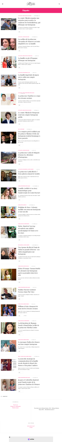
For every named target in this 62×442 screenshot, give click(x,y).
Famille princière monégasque (24, 287)
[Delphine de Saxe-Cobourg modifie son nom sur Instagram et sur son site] (8, 212)
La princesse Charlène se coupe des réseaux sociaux (29, 97)
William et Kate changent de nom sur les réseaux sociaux (28, 307)
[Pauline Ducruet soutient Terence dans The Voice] (8, 293)
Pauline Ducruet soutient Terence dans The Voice (27, 291)
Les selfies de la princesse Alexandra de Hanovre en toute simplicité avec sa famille (29, 41)
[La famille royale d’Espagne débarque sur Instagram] (8, 62)
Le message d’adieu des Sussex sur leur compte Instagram (29, 343)
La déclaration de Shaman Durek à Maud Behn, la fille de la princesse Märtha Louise (28, 325)
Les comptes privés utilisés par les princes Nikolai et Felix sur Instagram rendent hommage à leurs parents (29, 134)
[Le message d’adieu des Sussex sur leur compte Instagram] (8, 346)
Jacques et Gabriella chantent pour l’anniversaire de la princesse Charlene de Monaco (29, 382)
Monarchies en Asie (26, 72)
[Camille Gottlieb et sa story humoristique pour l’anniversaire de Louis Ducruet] (8, 193)
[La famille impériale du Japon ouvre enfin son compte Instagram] (8, 80)
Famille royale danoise (26, 15)
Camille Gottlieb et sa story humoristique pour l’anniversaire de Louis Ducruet (29, 190)
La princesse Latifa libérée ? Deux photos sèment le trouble (29, 173)
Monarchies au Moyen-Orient (28, 169)
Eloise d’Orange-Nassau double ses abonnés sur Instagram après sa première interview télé (29, 271)
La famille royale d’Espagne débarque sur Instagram (27, 59)
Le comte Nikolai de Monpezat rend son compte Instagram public (28, 115)
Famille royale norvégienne (23, 223)
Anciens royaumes (25, 150)
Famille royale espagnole (27, 55)
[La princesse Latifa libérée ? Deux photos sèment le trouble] (8, 175)
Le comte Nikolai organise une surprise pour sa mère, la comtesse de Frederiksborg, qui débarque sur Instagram (29, 21)
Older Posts (4, 396)
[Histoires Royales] (31, 4)
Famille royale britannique (23, 339)
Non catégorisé (21, 129)
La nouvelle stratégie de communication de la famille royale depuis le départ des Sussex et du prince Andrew (28, 362)
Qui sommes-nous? (31, 426)
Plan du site (15, 404)
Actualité (20, 15)
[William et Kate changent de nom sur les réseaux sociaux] (8, 310)
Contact (31, 427)
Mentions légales (15, 407)
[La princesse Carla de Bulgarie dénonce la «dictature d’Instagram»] (8, 158)
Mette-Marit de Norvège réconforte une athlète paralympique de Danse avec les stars (28, 229)
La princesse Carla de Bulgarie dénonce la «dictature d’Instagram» (29, 155)
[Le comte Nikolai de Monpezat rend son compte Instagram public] (8, 117)
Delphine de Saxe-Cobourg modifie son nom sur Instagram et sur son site (29, 209)
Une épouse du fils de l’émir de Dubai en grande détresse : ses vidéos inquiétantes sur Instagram (29, 250)
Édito (19, 356)
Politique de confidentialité (15, 406)
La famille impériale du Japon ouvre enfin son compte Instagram (28, 77)
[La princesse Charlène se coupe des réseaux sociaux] (8, 99)
